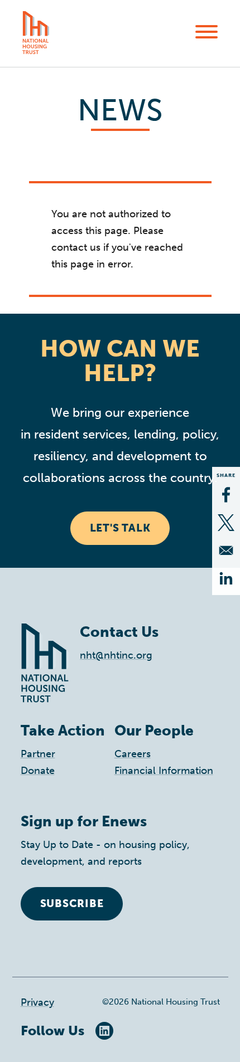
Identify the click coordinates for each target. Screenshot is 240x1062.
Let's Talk (120, 528)
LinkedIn (104, 1031)
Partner (38, 754)
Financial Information (163, 770)
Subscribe (72, 903)
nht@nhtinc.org (116, 655)
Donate (38, 770)
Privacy (37, 1002)
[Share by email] (226, 550)
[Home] (36, 33)
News (120, 110)
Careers (132, 754)
